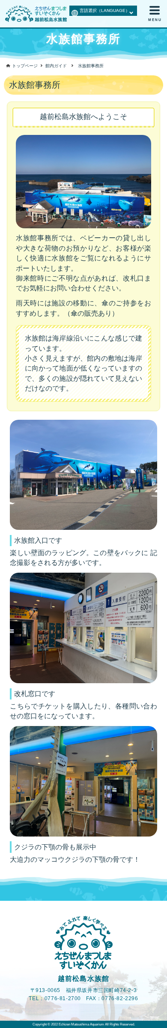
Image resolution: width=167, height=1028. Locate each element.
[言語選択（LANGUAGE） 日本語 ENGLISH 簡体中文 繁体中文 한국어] (103, 9)
